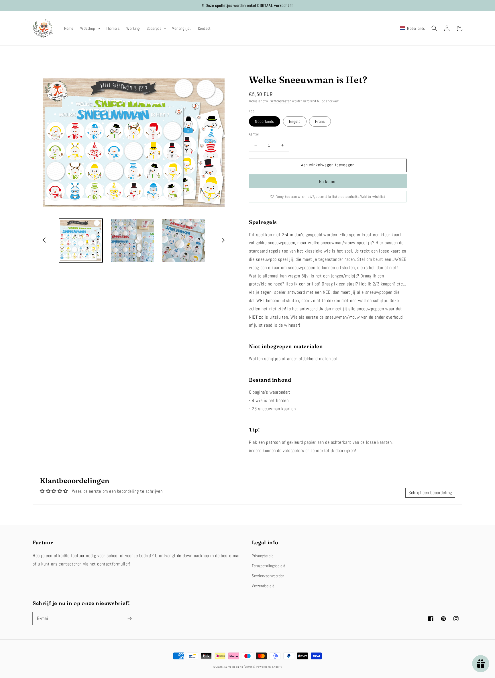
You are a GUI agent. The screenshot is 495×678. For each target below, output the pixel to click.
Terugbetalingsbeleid (268, 565)
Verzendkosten (280, 101)
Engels (294, 121)
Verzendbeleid (263, 585)
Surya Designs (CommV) (239, 667)
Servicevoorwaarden (268, 575)
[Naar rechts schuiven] (223, 240)
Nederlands (264, 121)
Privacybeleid (263, 555)
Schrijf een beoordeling (430, 493)
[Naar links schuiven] (44, 240)
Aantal (254, 134)
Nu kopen (328, 181)
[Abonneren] (129, 618)
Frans (320, 121)
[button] (90, 28)
